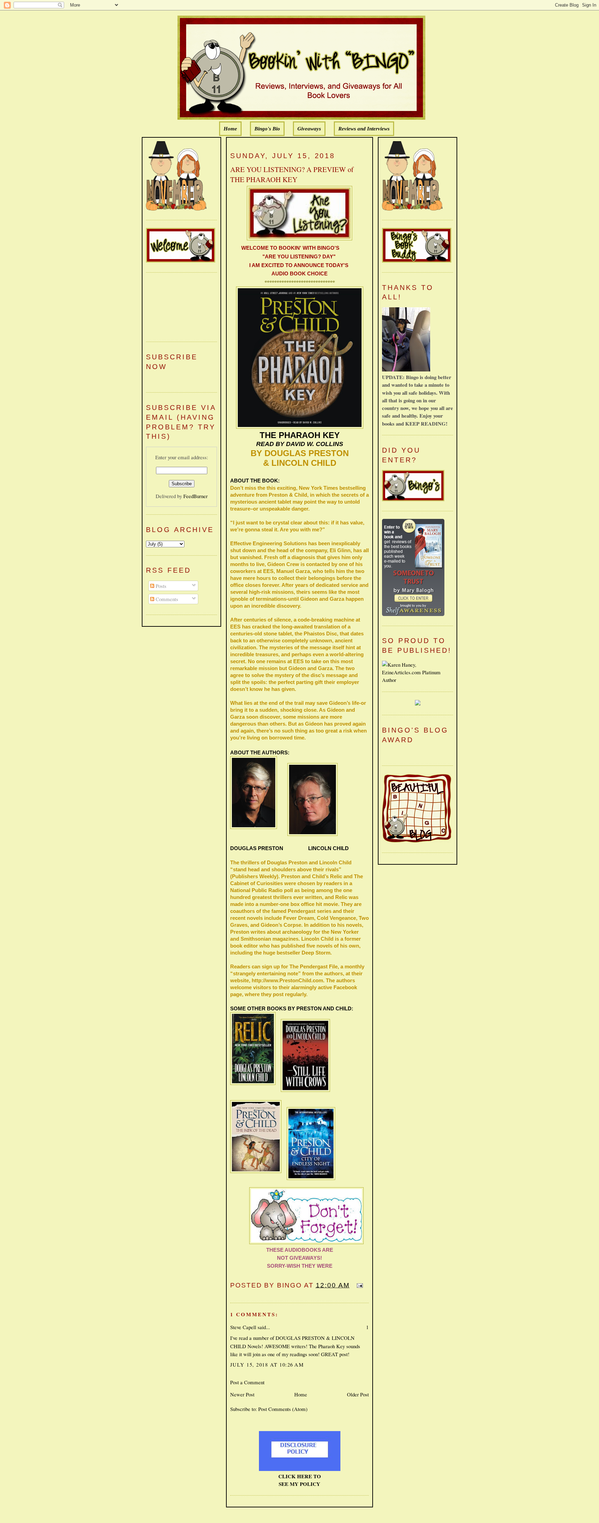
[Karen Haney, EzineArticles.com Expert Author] (417, 679)
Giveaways (309, 128)
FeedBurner (195, 496)
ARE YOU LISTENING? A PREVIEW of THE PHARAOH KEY (292, 174)
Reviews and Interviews (364, 128)
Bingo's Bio (267, 128)
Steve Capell (243, 1327)
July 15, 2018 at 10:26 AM (267, 1364)
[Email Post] (358, 1285)
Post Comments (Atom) (282, 1408)
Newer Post (242, 1394)
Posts (160, 585)
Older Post (358, 1394)
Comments (166, 599)
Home (230, 128)
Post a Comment (247, 1382)
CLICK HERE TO (299, 1476)
